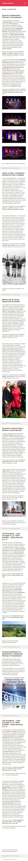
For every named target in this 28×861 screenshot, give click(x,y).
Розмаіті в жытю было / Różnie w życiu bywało (13, 429)
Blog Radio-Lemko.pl (15, 715)
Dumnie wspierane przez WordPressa (9, 859)
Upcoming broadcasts (15, 168)
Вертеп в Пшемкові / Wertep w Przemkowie (12, 16)
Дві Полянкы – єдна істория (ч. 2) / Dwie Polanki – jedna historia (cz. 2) (12, 536)
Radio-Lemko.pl (7, 3)
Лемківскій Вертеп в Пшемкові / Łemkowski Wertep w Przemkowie (12, 654)
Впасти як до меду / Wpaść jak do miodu (11, 300)
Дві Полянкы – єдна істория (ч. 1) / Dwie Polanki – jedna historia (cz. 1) (12, 723)
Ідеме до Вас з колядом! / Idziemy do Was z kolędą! (13, 174)
